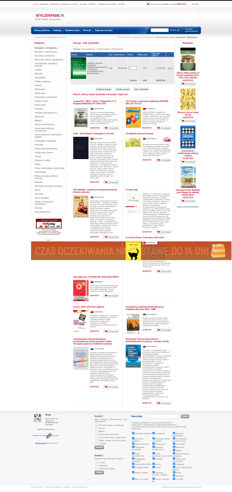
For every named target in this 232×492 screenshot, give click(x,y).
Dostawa (83, 4)
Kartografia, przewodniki (46, 97)
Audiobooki (102, 466)
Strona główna (41, 30)
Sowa (48, 415)
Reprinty (38, 182)
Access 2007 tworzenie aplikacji (88, 307)
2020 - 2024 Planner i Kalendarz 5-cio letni (93, 133)
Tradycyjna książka (107, 469)
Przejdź (195, 4)
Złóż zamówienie (141, 89)
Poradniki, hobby (42, 160)
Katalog (57, 30)
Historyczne (160, 444)
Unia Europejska (42, 212)
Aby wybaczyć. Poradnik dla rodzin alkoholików (96, 277)
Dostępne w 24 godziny (46, 48)
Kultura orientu (41, 101)
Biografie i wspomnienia (46, 52)
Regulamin (43, 4)
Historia (38, 85)
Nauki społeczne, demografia (181, 455)
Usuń (170, 68)
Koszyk (87, 30)
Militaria (38, 120)
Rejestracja (192, 37)
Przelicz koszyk (122, 89)
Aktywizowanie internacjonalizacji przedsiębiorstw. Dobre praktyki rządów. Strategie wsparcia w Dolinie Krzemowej (92, 341)
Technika (39, 208)
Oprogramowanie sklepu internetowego (177, 487)
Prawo (38, 164)
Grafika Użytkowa (43, 81)
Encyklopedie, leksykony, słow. (179, 440)
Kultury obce (40, 105)
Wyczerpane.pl (41, 443)
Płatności (92, 4)
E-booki (102, 462)
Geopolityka (40, 77)
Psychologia (40, 172)
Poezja (38, 156)
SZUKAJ (173, 30)
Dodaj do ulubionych (79, 487)
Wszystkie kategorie (143, 433)
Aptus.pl (197, 487)
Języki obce (40, 93)
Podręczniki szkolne (44, 152)
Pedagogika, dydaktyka (45, 141)
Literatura (39, 109)
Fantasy (38, 70)
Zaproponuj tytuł (103, 30)
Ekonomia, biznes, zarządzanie (49, 59)
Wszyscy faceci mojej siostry (188, 113)
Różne (38, 190)
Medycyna (39, 116)
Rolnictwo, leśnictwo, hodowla (49, 186)
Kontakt (121, 4)
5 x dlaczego (132, 190)
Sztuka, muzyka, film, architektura (44, 203)
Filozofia (38, 74)
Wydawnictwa (72, 30)
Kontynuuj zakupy (103, 89)
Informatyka (40, 89)
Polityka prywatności (54, 487)
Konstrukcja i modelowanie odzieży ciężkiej (188, 153)
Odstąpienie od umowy (107, 4)
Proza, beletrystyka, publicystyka (50, 168)
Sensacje (39, 194)
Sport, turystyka (42, 198)
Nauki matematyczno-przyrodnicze (45, 129)
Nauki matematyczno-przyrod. (162, 455)
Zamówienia (55, 4)
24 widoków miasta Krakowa (139, 133)
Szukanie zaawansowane (191, 30)
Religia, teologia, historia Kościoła (112, 440)
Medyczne (180, 447)
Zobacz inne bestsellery (188, 207)
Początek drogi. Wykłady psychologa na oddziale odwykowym (188, 192)
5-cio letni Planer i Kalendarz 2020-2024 (145, 237)
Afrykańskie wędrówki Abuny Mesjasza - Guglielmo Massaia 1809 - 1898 (145, 308)
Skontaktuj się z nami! (165, 37)
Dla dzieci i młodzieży (45, 56)
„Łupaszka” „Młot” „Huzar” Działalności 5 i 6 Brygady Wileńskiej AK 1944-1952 (94, 102)
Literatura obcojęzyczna (46, 113)
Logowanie (180, 37)
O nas (35, 4)
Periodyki (39, 145)
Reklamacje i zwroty (69, 4)
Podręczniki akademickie (46, 148)
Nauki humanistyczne (45, 124)
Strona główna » (51, 37)
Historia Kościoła (142, 444)
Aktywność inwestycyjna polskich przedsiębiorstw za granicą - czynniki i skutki (147, 340)
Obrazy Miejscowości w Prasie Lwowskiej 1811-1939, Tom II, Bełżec (188, 75)
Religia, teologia (141, 473)
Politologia (180, 464)
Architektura (160, 433)
